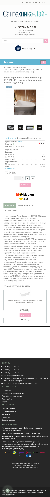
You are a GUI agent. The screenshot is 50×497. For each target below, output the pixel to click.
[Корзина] (33, 2)
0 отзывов (21, 138)
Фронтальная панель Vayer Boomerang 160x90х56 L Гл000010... (25, 301)
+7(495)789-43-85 (26, 26)
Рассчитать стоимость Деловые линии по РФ (25, 467)
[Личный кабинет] (23, 2)
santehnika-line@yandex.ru (14, 375)
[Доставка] (39, 2)
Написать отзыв (34, 138)
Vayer (20, 142)
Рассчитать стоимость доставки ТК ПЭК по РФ (25, 463)
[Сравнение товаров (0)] (30, 2)
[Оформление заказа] (36, 2)
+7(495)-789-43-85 (11, 367)
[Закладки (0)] (27, 2)
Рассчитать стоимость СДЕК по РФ (25, 465)
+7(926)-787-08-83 (11, 373)
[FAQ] (42, 2)
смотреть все (10, 169)
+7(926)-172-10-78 (11, 370)
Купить (25, 185)
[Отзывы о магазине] (45, 2)
